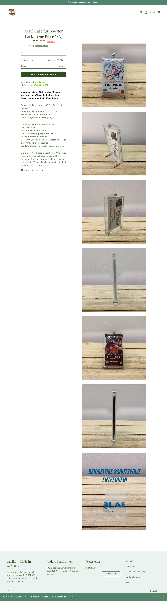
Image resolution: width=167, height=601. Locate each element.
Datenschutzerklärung (136, 571)
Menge (23, 53)
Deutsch (154, 591)
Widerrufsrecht (133, 577)
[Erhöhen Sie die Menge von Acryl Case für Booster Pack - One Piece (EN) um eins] (66, 52)
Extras (23, 66)
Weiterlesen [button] (74, 597)
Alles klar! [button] (156, 597)
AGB (128, 582)
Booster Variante (27, 60)
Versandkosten (41, 46)
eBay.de (50, 574)
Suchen (129, 561)
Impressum (131, 566)
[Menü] (159, 12)
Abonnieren (111, 574)
